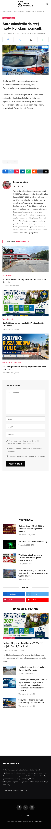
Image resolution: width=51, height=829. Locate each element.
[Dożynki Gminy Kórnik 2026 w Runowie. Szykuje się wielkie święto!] (9, 529)
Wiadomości (8, 18)
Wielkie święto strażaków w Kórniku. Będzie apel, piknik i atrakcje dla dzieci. (30, 557)
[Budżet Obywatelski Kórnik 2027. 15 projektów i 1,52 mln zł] (25, 303)
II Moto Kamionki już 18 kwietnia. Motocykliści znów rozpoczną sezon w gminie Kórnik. (33, 573)
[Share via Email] (31, 39)
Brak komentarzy (29, 33)
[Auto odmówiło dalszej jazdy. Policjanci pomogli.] (25, 60)
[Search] (47, 4)
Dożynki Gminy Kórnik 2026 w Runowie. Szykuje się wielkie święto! (31, 528)
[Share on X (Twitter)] (19, 39)
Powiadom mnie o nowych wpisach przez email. (27, 456)
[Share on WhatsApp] (43, 39)
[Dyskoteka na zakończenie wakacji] (9, 544)
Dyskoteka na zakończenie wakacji (32, 541)
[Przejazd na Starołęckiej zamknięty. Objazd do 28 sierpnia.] (25, 259)
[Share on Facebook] (7, 39)
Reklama (25, 815)
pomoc (14, 162)
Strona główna (7, 11)
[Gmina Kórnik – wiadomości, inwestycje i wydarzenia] (25, 4)
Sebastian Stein (20, 182)
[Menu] (4, 4)
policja (6, 162)
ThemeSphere (38, 822)
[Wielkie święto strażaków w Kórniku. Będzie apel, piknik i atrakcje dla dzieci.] (9, 558)
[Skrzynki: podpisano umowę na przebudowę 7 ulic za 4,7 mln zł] (25, 347)
